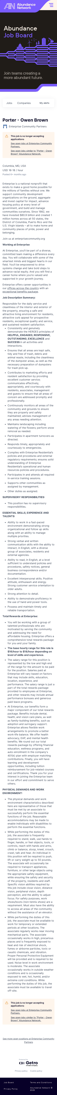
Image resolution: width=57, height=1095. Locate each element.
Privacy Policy (11, 1089)
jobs (9, 103)
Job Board (9, 1082)
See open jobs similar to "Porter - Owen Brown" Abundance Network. (31, 152)
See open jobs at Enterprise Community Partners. (31, 145)
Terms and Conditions (41, 1082)
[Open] (51, 5)
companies (24, 103)
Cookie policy (36, 1071)
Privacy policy (21, 1071)
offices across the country (23, 288)
